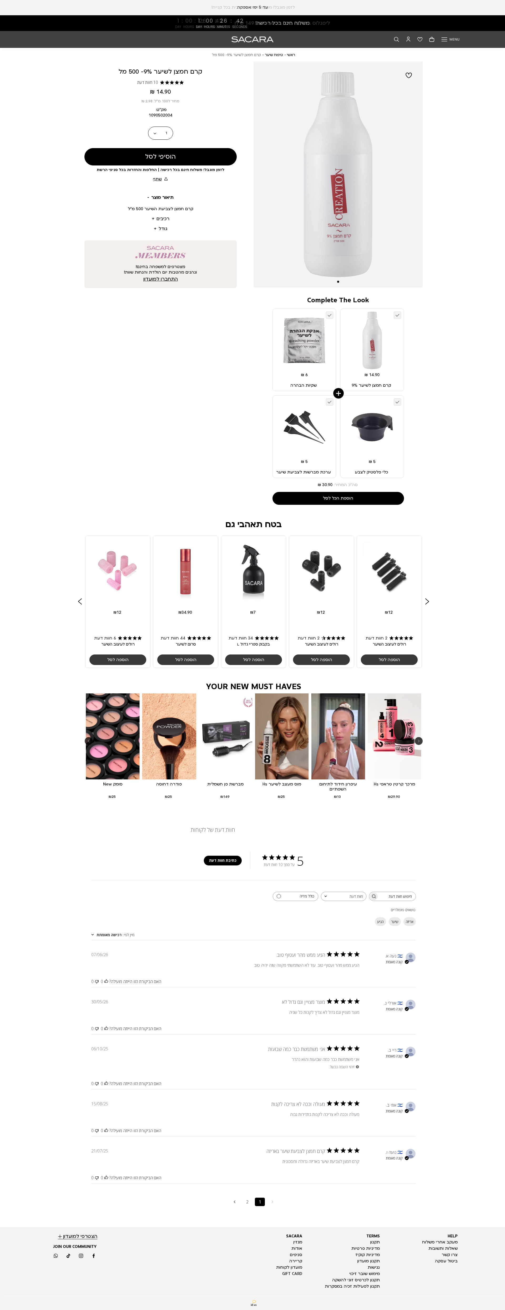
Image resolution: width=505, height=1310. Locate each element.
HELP (453, 1236)
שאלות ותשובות (443, 1248)
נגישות (374, 1267)
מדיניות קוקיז (367, 1255)
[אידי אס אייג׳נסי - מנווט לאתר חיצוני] (254, 1303)
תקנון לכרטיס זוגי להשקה (356, 1280)
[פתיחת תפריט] (450, 39)
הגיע (380, 921)
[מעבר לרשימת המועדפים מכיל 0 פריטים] (419, 39)
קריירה (295, 1261)
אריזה (409, 921)
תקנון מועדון (368, 1261)
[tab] (160, 198)
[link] (252, 23)
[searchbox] (397, 896)
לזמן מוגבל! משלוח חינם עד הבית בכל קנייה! (252, 7)
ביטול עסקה (446, 1261)
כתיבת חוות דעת (222, 860)
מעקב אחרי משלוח (440, 1242)
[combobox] (343, 896)
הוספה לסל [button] (389, 660)
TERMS (373, 1236)
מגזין (297, 1242)
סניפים (296, 1255)
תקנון (375, 1242)
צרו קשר (450, 1255)
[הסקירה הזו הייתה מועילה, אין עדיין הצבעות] (106, 981)
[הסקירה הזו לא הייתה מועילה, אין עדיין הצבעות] (97, 981)
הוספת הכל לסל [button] (338, 498)
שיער (394, 921)
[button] (396, 39)
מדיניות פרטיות (365, 1248)
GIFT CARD (292, 1274)
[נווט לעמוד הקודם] (272, 1202)
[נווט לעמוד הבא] (235, 1202)
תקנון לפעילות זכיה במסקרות (352, 1286)
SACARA (294, 1236)
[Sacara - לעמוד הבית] (252, 39)
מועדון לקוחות (289, 1267)
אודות (296, 1248)
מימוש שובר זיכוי (364, 1274)
